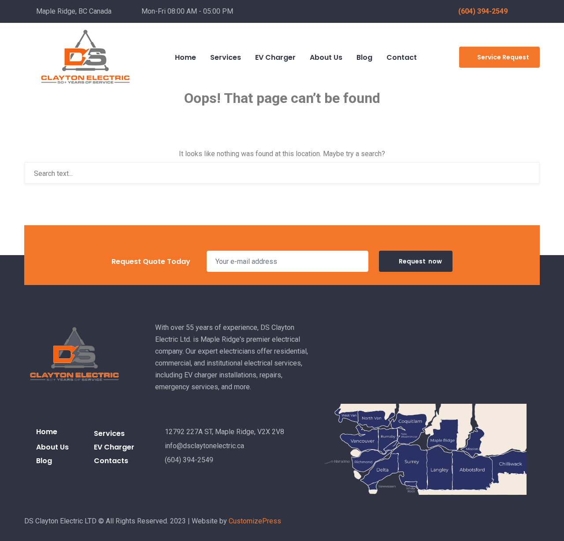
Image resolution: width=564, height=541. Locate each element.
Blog (44, 461)
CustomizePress (255, 521)
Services (109, 433)
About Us (52, 447)
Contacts (111, 461)
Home (46, 432)
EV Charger (114, 447)
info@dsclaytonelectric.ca (204, 446)
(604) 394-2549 (483, 11)
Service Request (503, 57)
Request (420, 261)
